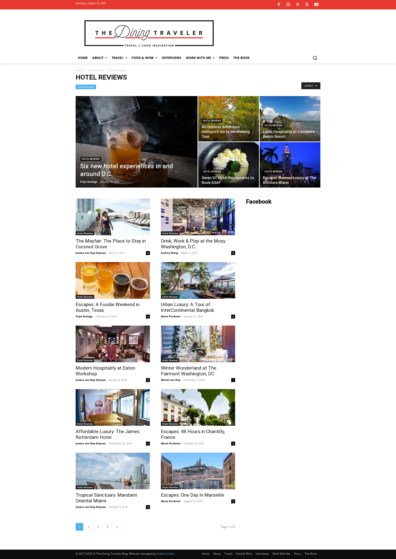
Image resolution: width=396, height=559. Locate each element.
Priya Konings (88, 181)
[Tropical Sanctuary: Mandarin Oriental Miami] (113, 471)
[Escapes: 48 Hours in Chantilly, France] (198, 407)
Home (79, 70)
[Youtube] (316, 5)
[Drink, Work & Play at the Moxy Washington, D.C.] (198, 217)
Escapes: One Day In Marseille (192, 495)
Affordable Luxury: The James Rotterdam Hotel (108, 434)
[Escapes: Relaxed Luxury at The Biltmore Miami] (290, 165)
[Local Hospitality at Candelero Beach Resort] (290, 118)
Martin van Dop (170, 380)
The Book (311, 554)
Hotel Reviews (85, 87)
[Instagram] (288, 5)
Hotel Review (96, 70)
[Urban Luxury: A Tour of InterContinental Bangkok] (198, 280)
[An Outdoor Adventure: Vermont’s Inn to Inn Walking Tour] (228, 118)
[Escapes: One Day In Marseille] (198, 471)
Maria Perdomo (171, 316)
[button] (314, 57)
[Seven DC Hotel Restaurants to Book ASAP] (228, 165)
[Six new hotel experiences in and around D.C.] (137, 149)
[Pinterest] (297, 5)
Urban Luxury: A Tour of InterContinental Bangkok (187, 307)
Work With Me (281, 554)
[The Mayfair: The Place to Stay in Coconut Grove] (113, 217)
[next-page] (117, 527)
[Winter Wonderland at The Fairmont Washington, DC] (198, 344)
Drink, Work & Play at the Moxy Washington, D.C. (193, 243)
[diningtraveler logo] (149, 33)
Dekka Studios (166, 554)
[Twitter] (307, 5)
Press (297, 554)
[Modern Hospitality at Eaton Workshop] (113, 344)
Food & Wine (244, 554)
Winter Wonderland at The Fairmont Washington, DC (188, 370)
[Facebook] (279, 5)
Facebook (258, 202)
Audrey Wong (169, 253)
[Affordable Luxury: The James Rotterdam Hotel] (113, 407)
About (217, 554)
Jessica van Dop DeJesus (91, 253)
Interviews (262, 554)
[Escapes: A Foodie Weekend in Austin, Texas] (113, 280)
